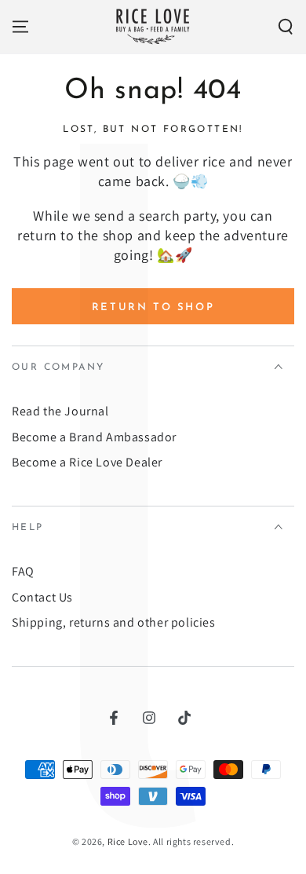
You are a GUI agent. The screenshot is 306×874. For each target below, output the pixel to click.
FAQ (23, 571)
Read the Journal (60, 411)
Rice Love (127, 841)
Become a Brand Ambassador (94, 437)
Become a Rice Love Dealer (87, 462)
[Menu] (20, 26)
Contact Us (42, 597)
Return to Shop (153, 307)
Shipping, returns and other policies (114, 622)
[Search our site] (285, 26)
